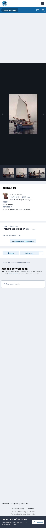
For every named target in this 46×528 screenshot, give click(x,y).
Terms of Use (10, 525)
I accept (39, 522)
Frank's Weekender (14, 228)
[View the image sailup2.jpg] (21, 173)
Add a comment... (12, 284)
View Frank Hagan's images (21, 199)
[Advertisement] (23, 37)
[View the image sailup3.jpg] (8, 173)
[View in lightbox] (23, 114)
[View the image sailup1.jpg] (36, 173)
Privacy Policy (18, 509)
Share (11, 253)
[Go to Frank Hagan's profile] (5, 196)
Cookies (30, 509)
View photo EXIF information (23, 241)
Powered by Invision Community (23, 514)
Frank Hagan (17, 194)
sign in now (13, 274)
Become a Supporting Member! (15, 503)
